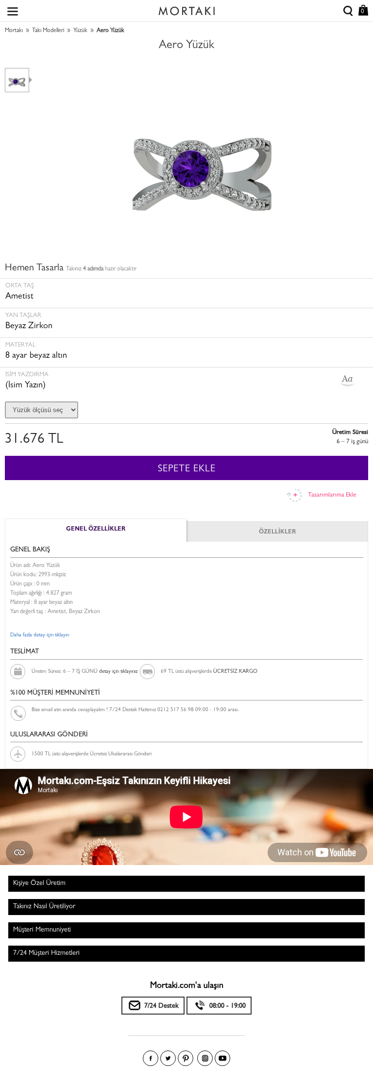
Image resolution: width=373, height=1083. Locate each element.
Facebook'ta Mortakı (150, 1058)
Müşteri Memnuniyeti (42, 930)
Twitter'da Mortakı (168, 1058)
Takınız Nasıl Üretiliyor (44, 906)
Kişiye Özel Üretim (39, 883)
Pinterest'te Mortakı (185, 1058)
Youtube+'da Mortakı (222, 1058)
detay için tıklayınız (118, 671)
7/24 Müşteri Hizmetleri (46, 953)
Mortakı (14, 31)
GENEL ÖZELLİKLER (95, 530)
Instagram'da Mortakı (205, 1058)
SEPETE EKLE (187, 469)
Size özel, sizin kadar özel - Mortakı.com (186, 9)
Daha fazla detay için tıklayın (39, 635)
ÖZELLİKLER (277, 532)
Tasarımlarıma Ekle (332, 495)
